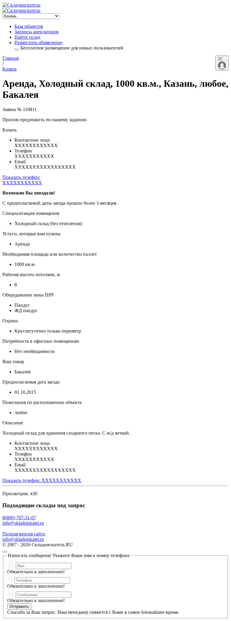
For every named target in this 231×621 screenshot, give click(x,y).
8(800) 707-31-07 (19, 517)
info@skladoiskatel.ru (23, 523)
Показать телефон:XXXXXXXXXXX (22, 180)
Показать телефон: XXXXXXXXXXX (41, 480)
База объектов (28, 26)
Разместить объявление (38, 42)
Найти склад (27, 37)
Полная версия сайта (23, 533)
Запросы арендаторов (36, 31)
